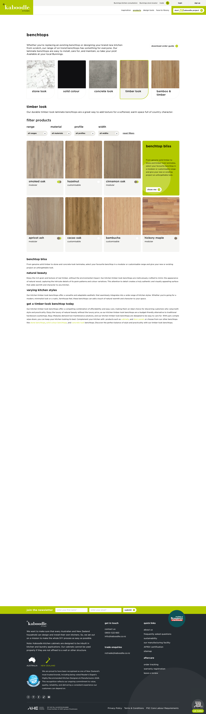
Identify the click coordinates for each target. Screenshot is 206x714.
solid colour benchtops (56, 323)
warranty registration (154, 669)
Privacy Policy (115, 708)
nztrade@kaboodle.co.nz (117, 653)
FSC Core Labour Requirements (162, 708)
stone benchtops (37, 323)
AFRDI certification (153, 647)
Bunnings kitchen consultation (125, 3)
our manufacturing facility (157, 642)
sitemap (148, 651)
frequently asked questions (157, 634)
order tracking (151, 664)
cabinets (125, 319)
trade (162, 3)
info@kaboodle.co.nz (115, 636)
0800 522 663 (112, 633)
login (180, 3)
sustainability (150, 638)
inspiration (126, 10)
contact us (110, 629)
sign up (197, 3)
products (137, 10)
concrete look (78, 323)
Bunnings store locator (149, 3)
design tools (148, 10)
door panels (139, 319)
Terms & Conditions (134, 708)
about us (148, 630)
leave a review (151, 673)
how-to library (162, 10)
